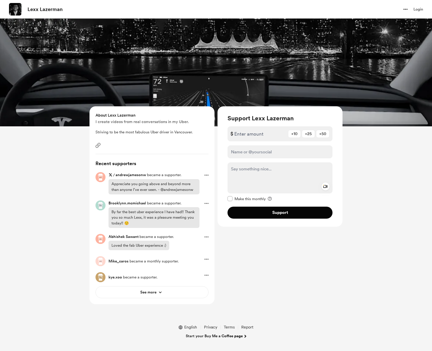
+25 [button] (308, 133)
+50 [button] (322, 133)
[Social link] (98, 145)
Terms (229, 327)
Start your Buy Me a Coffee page (214, 336)
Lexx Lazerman (45, 9)
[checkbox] (247, 198)
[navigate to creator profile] (15, 9)
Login (418, 9)
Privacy (210, 327)
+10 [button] (294, 133)
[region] (280, 166)
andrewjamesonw (131, 175)
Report (247, 327)
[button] (406, 9)
